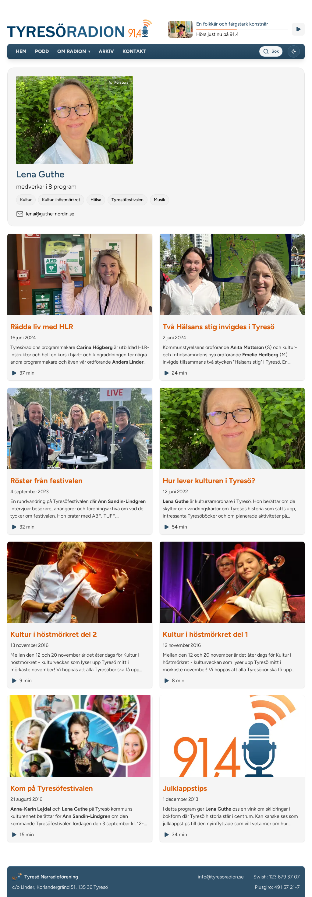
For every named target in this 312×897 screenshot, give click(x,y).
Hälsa (95, 199)
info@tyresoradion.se (221, 877)
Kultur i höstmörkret (61, 199)
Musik (159, 199)
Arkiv (106, 51)
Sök (275, 51)
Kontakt (134, 51)
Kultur (26, 199)
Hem (21, 51)
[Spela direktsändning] (298, 29)
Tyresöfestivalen (128, 199)
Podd (42, 51)
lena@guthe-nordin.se (50, 214)
